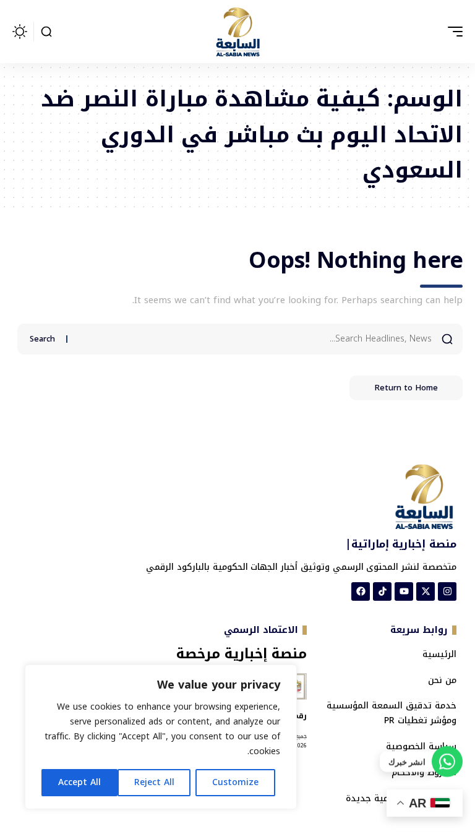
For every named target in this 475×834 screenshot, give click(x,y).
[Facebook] (360, 591)
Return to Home (406, 387)
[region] (161, 736)
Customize (235, 782)
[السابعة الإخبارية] (237, 31)
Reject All (154, 782)
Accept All (79, 782)
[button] (452, 32)
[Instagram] (447, 591)
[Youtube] (404, 591)
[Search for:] (254, 339)
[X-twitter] (425, 591)
